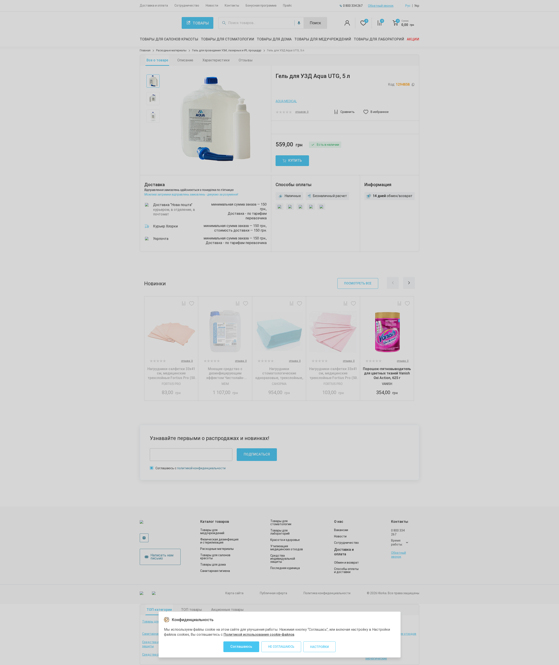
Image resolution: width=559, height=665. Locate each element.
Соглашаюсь (241, 646)
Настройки (319, 647)
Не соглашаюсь (281, 646)
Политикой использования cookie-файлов (259, 634)
